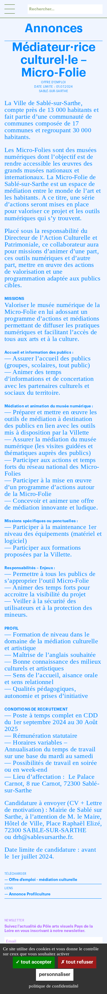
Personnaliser (54, 974)
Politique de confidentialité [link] (53, 986)
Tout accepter (36, 962)
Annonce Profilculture (30, 894)
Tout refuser (79, 962)
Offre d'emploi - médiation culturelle (43, 880)
